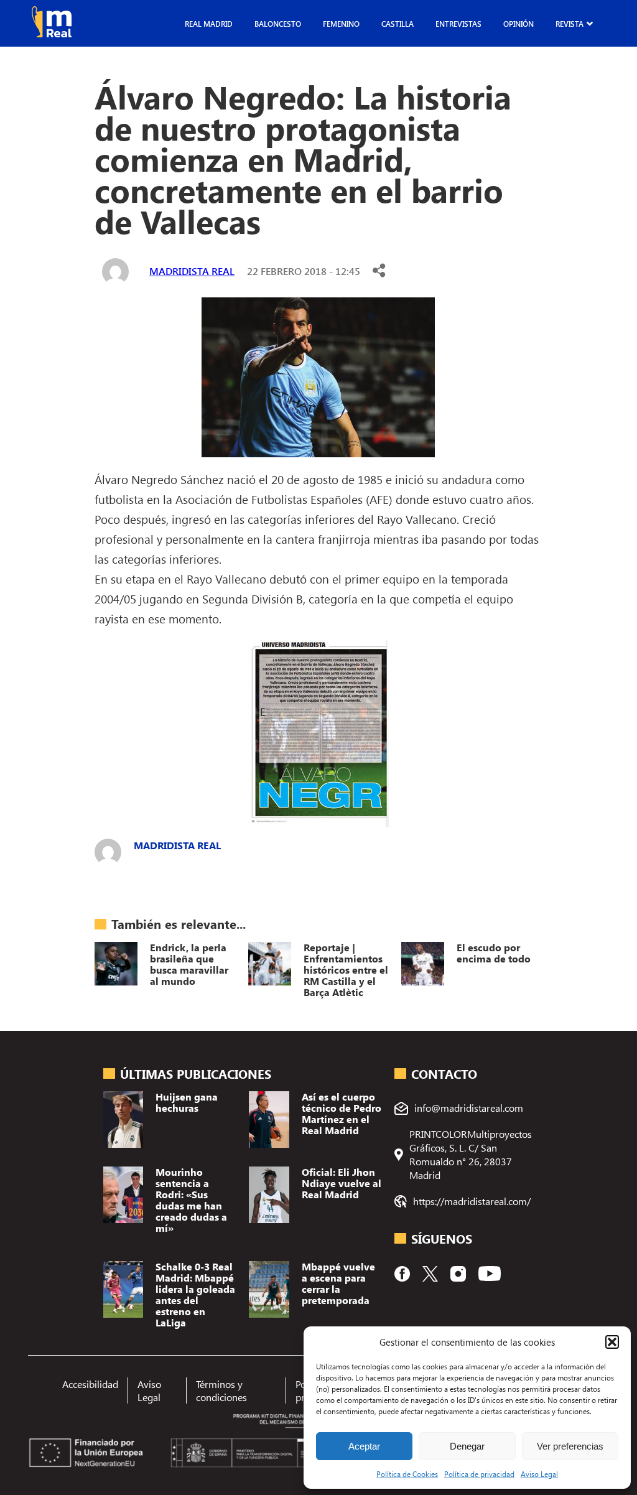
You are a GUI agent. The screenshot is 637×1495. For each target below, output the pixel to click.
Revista (570, 24)
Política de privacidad (479, 1474)
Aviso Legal (539, 1474)
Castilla (397, 24)
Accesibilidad (90, 1383)
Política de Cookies (407, 1474)
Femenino (341, 24)
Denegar (467, 1446)
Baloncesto (277, 24)
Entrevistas (458, 24)
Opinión (518, 24)
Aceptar (364, 1446)
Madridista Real (192, 270)
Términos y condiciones (221, 1390)
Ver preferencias (570, 1446)
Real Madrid (209, 24)
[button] (612, 1342)
